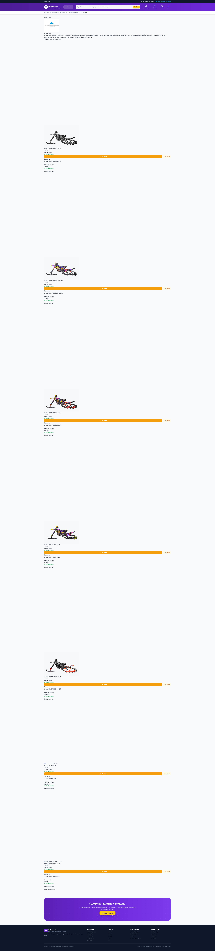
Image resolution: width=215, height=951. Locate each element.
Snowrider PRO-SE (50, 766)
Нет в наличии (49, 171)
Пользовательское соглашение (163, 946)
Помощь (153, 938)
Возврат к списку (49, 890)
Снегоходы (89, 940)
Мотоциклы (90, 934)
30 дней (104, 156)
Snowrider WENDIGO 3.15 (52, 149)
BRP (109, 940)
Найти (136, 7)
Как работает (154, 932)
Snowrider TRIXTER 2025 (52, 544)
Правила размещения (135, 938)
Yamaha (110, 936)
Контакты (153, 936)
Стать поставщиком (135, 932)
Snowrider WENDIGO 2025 (52, 412)
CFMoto (110, 938)
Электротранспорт (91, 932)
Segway (110, 934)
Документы (154, 934)
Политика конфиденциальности (145, 946)
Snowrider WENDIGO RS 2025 (53, 280)
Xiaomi (110, 932)
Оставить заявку (107, 913)
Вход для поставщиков (164, 1)
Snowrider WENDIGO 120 (52, 864)
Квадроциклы (90, 938)
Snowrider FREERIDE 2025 (52, 676)
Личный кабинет (134, 934)
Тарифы (132, 936)
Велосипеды (90, 936)
